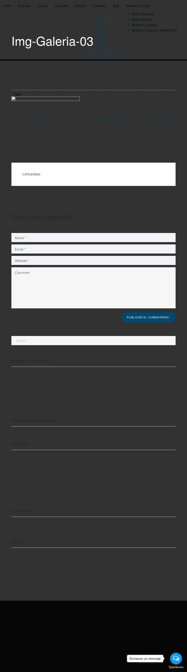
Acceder (17, 554)
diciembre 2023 (22, 486)
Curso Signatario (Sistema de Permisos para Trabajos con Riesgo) (59, 402)
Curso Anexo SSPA (25, 395)
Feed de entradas (24, 562)
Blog (101, 48)
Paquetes (101, 32)
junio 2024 (18, 471)
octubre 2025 (21, 464)
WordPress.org (22, 576)
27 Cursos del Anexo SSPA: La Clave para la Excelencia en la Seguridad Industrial (70, 388)
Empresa (101, 21)
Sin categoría (21, 523)
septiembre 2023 (23, 493)
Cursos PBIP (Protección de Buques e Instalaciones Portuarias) (57, 373)
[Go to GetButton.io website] (176, 667)
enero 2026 (19, 457)
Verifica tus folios (101, 53)
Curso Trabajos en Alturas (30, 380)
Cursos (101, 26)
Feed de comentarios (26, 569)
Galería (101, 37)
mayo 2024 (19, 478)
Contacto (101, 43)
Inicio (101, 15)
